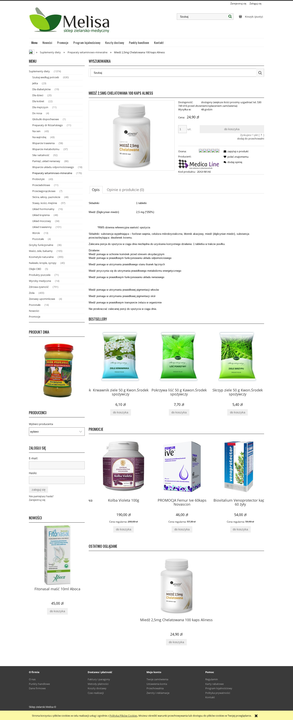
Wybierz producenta (41, 424)
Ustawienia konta (156, 684)
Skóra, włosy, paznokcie (46, 197)
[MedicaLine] (199, 163)
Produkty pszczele (39, 275)
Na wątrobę (39, 137)
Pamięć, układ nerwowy (46, 161)
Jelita (35, 83)
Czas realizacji (96, 693)
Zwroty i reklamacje (157, 693)
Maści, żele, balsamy (41, 251)
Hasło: (33, 473)
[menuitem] (34, 42)
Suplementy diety (39, 71)
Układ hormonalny (43, 209)
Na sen (36, 131)
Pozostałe (38, 239)
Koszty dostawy (97, 688)
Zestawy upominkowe (42, 299)
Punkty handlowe (39, 684)
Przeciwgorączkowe (43, 191)
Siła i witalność (40, 155)
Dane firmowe (37, 688)
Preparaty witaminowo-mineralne (52, 173)
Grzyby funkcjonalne (41, 245)
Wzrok (36, 233)
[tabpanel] (176, 255)
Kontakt (210, 697)
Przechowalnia (155, 688)
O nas (32, 679)
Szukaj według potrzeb (45, 77)
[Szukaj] (230, 16)
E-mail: (33, 458)
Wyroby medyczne (40, 281)
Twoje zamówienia (157, 679)
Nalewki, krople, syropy (42, 263)
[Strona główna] (70, 21)
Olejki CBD (35, 269)
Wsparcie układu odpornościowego (53, 167)
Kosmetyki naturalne (41, 257)
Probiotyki (38, 179)
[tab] (96, 189)
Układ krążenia (41, 215)
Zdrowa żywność (39, 287)
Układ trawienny (42, 227)
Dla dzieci (37, 95)
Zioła (31, 293)
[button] (235, 151)
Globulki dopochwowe (45, 119)
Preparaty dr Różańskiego (47, 125)
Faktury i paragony (99, 679)
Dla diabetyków (41, 89)
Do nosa (37, 113)
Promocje (34, 316)
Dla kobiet (38, 101)
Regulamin (211, 679)
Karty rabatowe (214, 684)
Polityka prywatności (217, 693)
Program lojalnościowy (218, 688)
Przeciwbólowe (41, 185)
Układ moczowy (41, 221)
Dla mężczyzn (40, 107)
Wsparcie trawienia (43, 143)
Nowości (34, 311)
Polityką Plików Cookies (123, 715)
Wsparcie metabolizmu (45, 149)
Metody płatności (98, 684)
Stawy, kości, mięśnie (44, 203)
